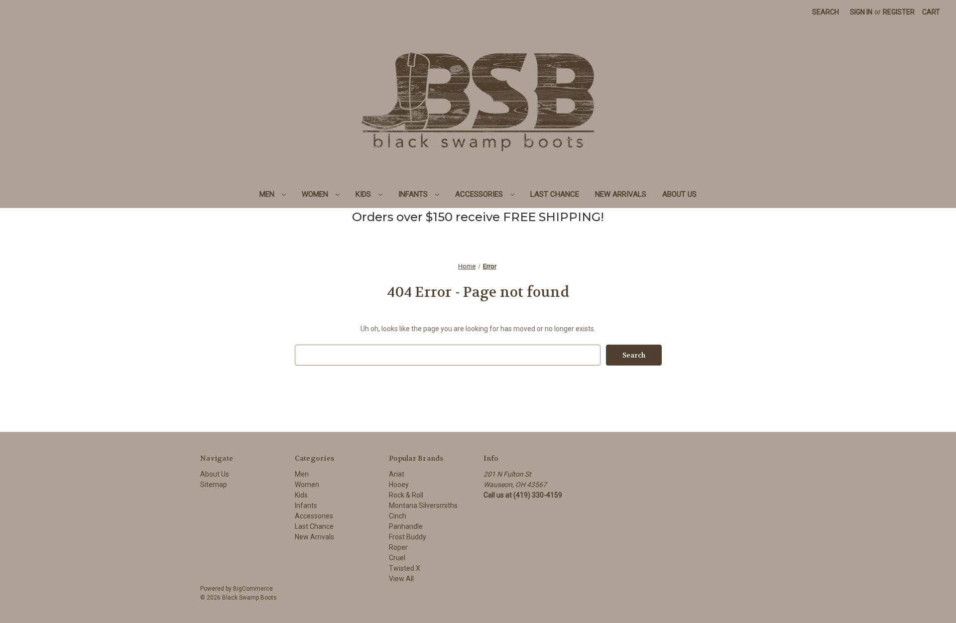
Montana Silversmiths (423, 505)
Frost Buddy (407, 537)
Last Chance (554, 194)
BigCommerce (253, 588)
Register (899, 12)
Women (316, 194)
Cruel (397, 558)
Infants (414, 194)
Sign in (861, 12)
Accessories (480, 194)
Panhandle (406, 526)
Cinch (397, 516)
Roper (398, 547)
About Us (679, 194)
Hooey (399, 485)
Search (825, 12)
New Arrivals (620, 194)
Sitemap (213, 485)
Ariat (396, 474)
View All (401, 579)
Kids (364, 194)
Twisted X (404, 568)
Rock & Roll (406, 495)
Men (267, 194)
